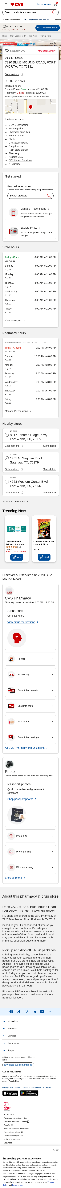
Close (56, 1150)
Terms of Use (17, 1185)
